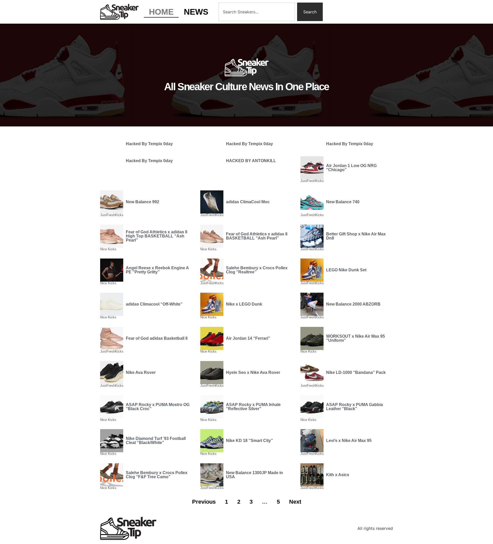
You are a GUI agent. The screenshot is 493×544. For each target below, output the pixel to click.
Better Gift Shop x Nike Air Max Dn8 (356, 236)
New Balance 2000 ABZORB (353, 304)
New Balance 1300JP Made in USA (254, 475)
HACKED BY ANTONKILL (251, 161)
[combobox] (257, 12)
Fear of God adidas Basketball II (156, 338)
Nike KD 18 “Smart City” (249, 440)
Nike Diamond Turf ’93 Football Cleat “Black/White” (156, 440)
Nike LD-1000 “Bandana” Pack (356, 372)
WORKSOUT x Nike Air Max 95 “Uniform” (355, 338)
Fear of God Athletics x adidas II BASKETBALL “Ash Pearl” (256, 236)
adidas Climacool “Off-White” (154, 304)
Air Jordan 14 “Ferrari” (248, 338)
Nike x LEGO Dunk (244, 304)
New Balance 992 (142, 202)
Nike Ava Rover (141, 372)
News (196, 11)
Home (161, 11)
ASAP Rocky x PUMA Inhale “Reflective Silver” (253, 406)
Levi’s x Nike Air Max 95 (349, 440)
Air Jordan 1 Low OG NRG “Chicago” (351, 167)
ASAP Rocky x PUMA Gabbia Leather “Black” (354, 406)
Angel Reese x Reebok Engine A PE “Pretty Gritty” (157, 270)
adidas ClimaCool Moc (248, 202)
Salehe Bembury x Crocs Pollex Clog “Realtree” (257, 270)
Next (295, 502)
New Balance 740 (342, 202)
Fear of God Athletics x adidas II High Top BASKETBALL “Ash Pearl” (156, 236)
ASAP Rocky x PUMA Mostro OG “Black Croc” (157, 406)
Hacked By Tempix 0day (149, 144)
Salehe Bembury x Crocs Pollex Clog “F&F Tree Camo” (156, 475)
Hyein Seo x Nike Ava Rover (253, 372)
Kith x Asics (337, 475)
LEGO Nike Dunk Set (346, 270)
